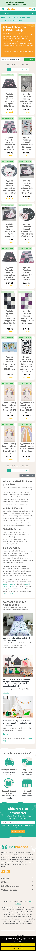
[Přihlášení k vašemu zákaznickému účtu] (30, 9)
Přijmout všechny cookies (18, 945)
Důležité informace (10, 886)
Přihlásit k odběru (18, 831)
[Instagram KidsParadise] (8, 871)
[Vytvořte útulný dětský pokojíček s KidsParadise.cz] (18, 624)
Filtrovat (29, 60)
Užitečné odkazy (9, 889)
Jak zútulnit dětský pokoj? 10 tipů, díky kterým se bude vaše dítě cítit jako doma (17, 723)
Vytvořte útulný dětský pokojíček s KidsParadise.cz (17, 639)
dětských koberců (9, 584)
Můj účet (5, 882)
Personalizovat (18, 948)
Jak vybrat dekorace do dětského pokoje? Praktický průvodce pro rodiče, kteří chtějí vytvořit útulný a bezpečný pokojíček (17, 682)
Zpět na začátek (27, 475)
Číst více (6, 651)
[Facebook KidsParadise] (3, 871)
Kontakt (5, 878)
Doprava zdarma (9, 51)
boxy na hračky (8, 593)
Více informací (18, 941)
